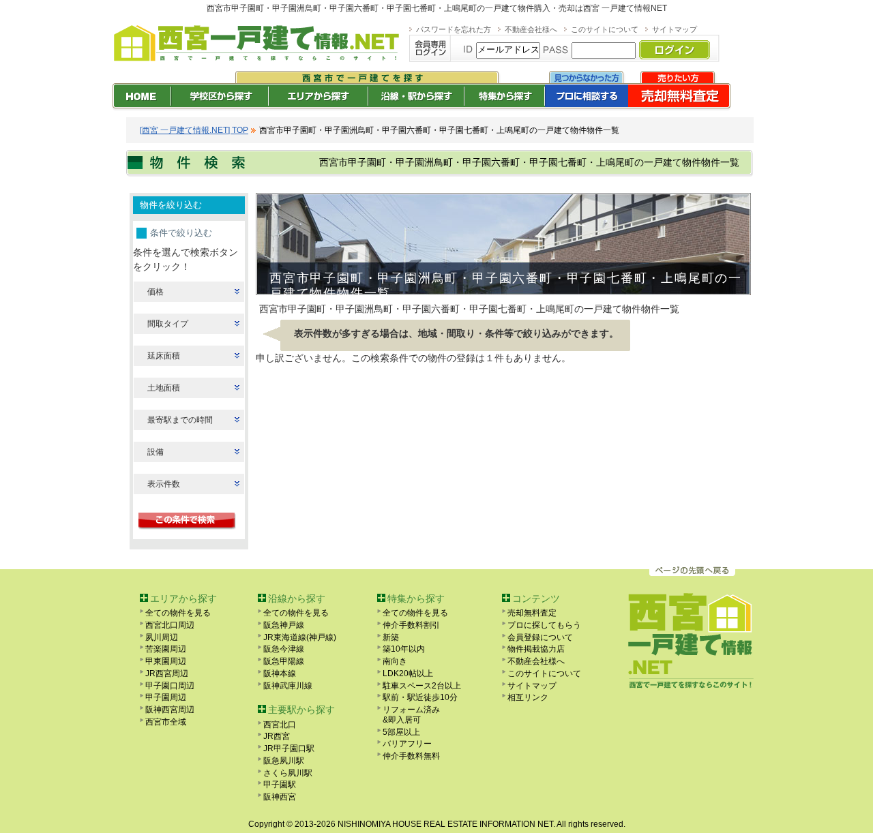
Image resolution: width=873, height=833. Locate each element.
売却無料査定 (532, 613)
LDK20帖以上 (408, 673)
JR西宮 (276, 736)
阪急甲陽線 (283, 661)
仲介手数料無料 (411, 756)
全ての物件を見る (178, 613)
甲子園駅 (279, 784)
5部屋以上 (401, 732)
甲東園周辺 (165, 661)
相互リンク (527, 697)
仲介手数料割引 (411, 625)
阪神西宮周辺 (169, 709)
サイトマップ (674, 29)
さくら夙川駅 (287, 773)
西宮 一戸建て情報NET (625, 8)
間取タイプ (167, 324)
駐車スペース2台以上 (422, 686)
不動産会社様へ (531, 29)
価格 (155, 292)
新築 (391, 637)
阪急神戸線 (283, 625)
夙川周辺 (161, 637)
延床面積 (163, 356)
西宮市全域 (165, 722)
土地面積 (163, 388)
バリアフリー (407, 743)
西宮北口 (279, 724)
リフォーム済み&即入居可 (411, 715)
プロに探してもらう (544, 625)
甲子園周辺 (165, 697)
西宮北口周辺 (169, 625)
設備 (155, 452)
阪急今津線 (283, 649)
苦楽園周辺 (165, 649)
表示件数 (163, 484)
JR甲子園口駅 (288, 748)
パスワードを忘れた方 (453, 29)
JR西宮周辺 (166, 673)
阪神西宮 (279, 797)
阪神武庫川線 (287, 686)
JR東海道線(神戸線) (299, 637)
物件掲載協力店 (536, 649)
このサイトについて (604, 29)
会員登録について (540, 637)
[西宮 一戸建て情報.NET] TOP (194, 130)
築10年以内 (404, 649)
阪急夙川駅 (283, 761)
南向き (395, 661)
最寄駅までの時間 (180, 420)
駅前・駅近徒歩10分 (420, 697)
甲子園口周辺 (169, 686)
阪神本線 (279, 673)
